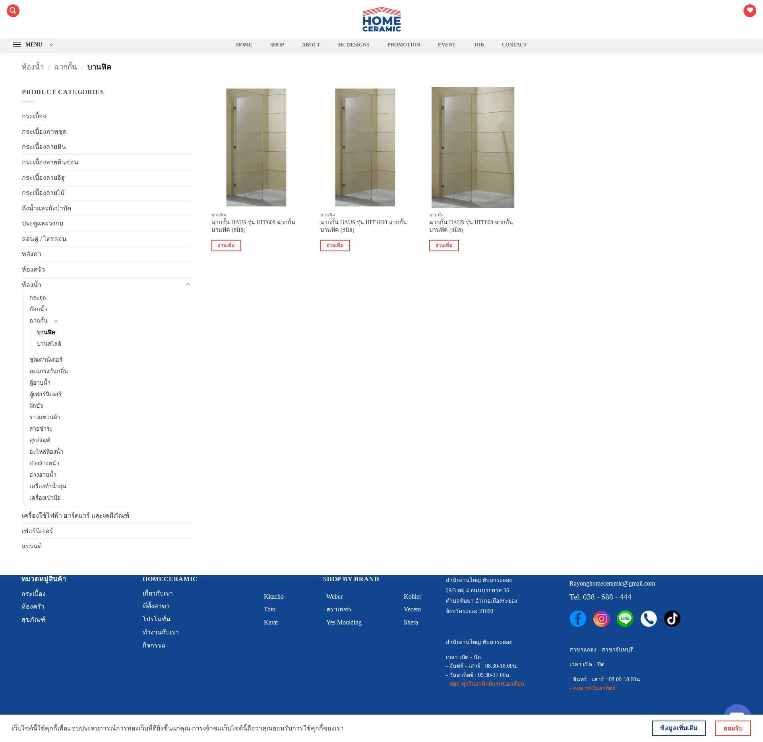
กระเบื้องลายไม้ (43, 192)
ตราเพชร (339, 609)
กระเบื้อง (34, 116)
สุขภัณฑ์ (39, 440)
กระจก (37, 298)
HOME (244, 45)
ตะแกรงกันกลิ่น (48, 371)
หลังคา (31, 254)
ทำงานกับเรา (161, 632)
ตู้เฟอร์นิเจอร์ (45, 394)
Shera (411, 622)
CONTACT (514, 45)
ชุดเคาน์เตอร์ (45, 360)
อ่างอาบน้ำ (42, 475)
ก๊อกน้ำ (38, 309)
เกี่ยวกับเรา (158, 593)
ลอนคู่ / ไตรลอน (44, 238)
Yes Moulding (344, 622)
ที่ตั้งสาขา (156, 606)
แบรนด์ (32, 546)
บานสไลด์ (49, 344)
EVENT (447, 45)
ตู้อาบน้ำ (39, 383)
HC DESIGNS (353, 45)
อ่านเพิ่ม (226, 245)
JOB (479, 45)
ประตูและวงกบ (42, 223)
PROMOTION (403, 45)
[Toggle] (188, 284)
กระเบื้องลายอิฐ (43, 177)
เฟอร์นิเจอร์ (37, 531)
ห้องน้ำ (33, 67)
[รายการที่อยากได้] (750, 10)
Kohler (412, 596)
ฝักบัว (36, 406)
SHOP (277, 45)
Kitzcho (274, 596)
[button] (13, 10)
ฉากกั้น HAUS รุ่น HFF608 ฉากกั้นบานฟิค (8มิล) (253, 226)
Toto (269, 609)
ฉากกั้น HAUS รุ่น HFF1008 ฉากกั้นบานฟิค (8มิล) (363, 226)
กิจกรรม (154, 645)
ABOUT (311, 45)
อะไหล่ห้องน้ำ (46, 452)
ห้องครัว (33, 269)
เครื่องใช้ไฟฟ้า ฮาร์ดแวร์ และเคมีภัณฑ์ (75, 515)
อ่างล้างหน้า (44, 463)
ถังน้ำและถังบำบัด (46, 208)
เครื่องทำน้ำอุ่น (47, 486)
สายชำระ (41, 429)
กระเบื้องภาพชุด (44, 131)
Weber (334, 596)
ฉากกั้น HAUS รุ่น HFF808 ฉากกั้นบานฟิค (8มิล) (471, 226)
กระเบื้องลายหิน (44, 146)
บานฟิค (46, 332)
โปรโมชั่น (156, 619)
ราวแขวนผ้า (44, 417)
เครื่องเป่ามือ (45, 498)
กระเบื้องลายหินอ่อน (50, 162)
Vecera (412, 609)
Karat (271, 622)
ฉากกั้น (65, 67)
